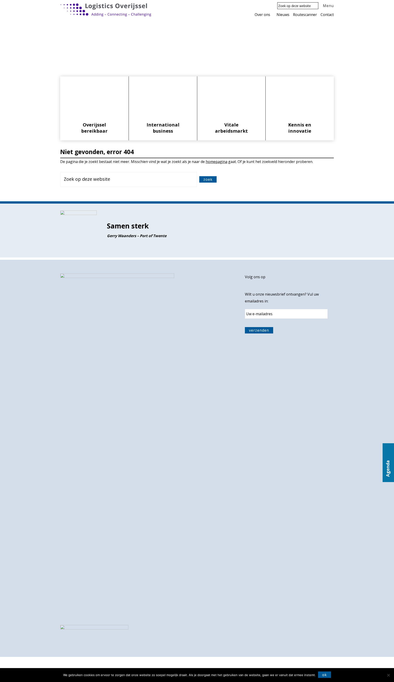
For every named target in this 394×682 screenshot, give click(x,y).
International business (163, 128)
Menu (328, 5)
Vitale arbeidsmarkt (231, 128)
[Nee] (388, 675)
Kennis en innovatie (299, 128)
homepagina (216, 161)
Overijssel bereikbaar (94, 128)
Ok (324, 674)
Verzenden (259, 330)
